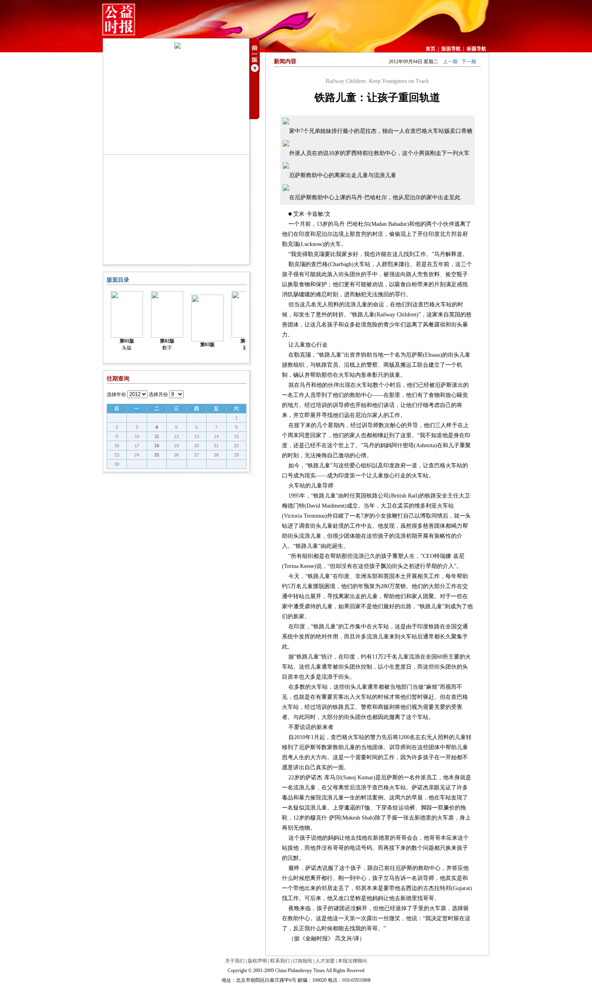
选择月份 (158, 394)
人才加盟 (325, 961)
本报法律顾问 (352, 961)
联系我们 (280, 961)
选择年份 (116, 394)
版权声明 (257, 961)
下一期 (469, 61)
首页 (430, 49)
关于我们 (234, 961)
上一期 (450, 61)
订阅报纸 (302, 961)
